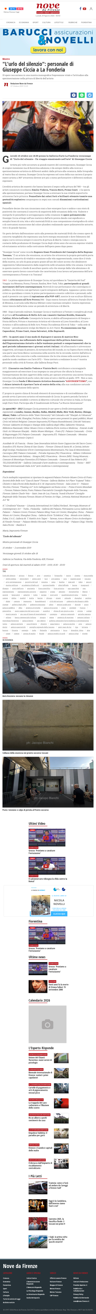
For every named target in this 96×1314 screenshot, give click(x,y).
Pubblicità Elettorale (81, 1298)
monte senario (11, 614)
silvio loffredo (63, 585)
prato (86, 604)
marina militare (12, 585)
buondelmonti (40, 601)
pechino (88, 598)
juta (65, 579)
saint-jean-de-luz (64, 627)
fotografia (58, 575)
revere (51, 617)
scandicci (46, 611)
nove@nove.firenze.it (81, 1301)
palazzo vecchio (69, 624)
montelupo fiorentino (10, 621)
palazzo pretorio (17, 624)
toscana (87, 579)
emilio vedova (11, 579)
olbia (20, 608)
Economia (24, 22)
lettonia (85, 627)
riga (76, 627)
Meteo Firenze (55, 1288)
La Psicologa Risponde (34, 1291)
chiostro (43, 624)
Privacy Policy (78, 1294)
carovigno (53, 614)
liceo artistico (59, 588)
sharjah (78, 604)
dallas (14, 598)
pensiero (62, 592)
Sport (35, 22)
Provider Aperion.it (80, 1285)
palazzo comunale (67, 614)
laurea (74, 585)
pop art (89, 582)
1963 (4, 280)
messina (44, 582)
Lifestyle (59, 22)
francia (82, 608)
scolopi (89, 611)
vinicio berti (24, 579)
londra (84, 595)
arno (80, 624)
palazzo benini (27, 621)
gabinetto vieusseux (37, 604)
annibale (72, 608)
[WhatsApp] (82, 95)
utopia (52, 592)
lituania (15, 630)
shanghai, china (77, 630)
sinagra (43, 617)
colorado (67, 598)
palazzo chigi (74, 633)
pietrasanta (55, 630)
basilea (61, 582)
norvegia (25, 630)
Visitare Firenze (56, 1281)
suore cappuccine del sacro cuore (27, 611)
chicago (49, 598)
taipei (8, 633)
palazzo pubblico (8, 608)
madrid (23, 598)
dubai (8, 601)
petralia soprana (84, 614)
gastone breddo (49, 585)
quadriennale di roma (70, 595)
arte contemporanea (13, 582)
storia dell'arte (18, 588)
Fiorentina (86, 22)
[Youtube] (84, 9)
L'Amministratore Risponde (33, 1282)
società (5, 595)
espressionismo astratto (27, 592)
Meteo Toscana (55, 1292)
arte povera (55, 579)
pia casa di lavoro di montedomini (33, 614)
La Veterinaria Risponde (35, 1294)
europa (43, 595)
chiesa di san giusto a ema (64, 611)
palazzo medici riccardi (56, 633)
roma (53, 582)
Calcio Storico (31, 1278)
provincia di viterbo (33, 608)
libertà (85, 592)
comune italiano (83, 617)
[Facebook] (80, 9)
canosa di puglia (29, 633)
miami (58, 598)
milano (8, 617)
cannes (5, 598)
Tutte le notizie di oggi (11, 1299)
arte (38, 575)
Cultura (46, 22)
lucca (65, 630)
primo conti (36, 579)
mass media (88, 575)
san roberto (41, 621)
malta (31, 598)
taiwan (16, 633)
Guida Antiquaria (33, 1298)
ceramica (47, 575)
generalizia (6, 611)
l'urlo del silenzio (8, 575)
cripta (63, 608)
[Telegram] (90, 95)
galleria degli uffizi (19, 604)
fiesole (41, 633)
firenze (30, 575)
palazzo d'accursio (51, 608)
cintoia (80, 611)
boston (40, 598)
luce (46, 579)
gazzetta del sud (31, 582)
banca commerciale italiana (25, 617)
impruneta (27, 601)
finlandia (43, 630)
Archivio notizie (8, 1302)
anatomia (31, 588)
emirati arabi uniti (64, 604)
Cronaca (10, 22)
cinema (77, 575)
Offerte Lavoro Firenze (58, 1278)
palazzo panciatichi (18, 627)
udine (51, 604)
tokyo (80, 582)
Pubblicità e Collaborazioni (78, 1289)
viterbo (85, 633)
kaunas (5, 630)
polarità (27, 595)
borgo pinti (16, 595)
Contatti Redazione (80, 1281)
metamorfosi (74, 592)
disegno (5, 588)
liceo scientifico (44, 588)
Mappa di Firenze (56, 1285)
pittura (21, 575)
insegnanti (85, 585)
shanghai (78, 598)
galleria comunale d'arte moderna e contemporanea (69, 621)
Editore (76, 1278)
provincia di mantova (66, 617)
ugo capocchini (73, 588)
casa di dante (31, 624)
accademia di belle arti (30, 585)
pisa (88, 630)
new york (71, 582)
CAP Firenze (54, 1295)
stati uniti (54, 595)
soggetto (43, 592)
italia (35, 595)
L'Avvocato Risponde (34, 1287)
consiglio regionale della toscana (41, 627)
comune (17, 601)
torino (4, 624)
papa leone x (55, 624)
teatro (68, 575)
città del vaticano (56, 601)
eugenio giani (75, 579)
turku (34, 630)
